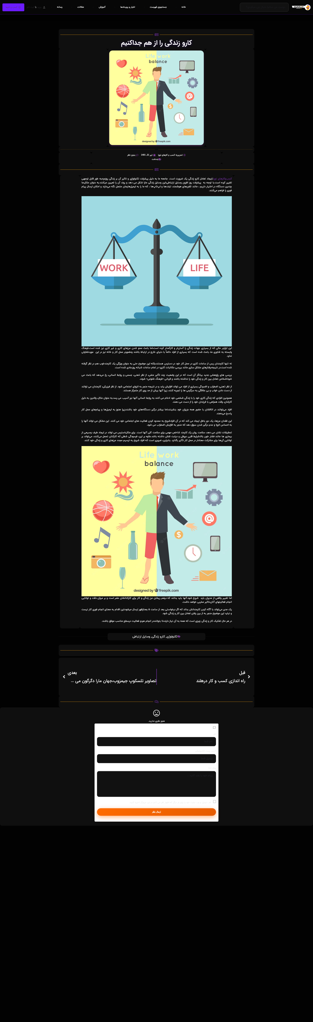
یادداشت (155, 159)
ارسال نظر (156, 812)
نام (215, 734)
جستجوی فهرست (158, 7)
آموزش (102, 7)
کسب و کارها (11, 7)
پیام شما (212, 768)
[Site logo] (301, 7)
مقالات (80, 7)
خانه (184, 7)
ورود (39, 7)
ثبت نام (30, 7)
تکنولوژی (172, 637)
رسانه (59, 7)
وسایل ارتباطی (141, 637)
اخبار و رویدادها (127, 7)
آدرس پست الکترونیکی (205, 751)
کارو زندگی (158, 637)
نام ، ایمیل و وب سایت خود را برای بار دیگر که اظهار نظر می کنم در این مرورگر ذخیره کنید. (170, 802)
